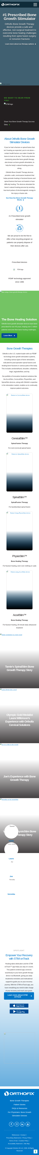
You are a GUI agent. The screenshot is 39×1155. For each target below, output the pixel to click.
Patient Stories (19, 1105)
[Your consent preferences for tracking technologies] (35, 1151)
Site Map (27, 1143)
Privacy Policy (26, 1138)
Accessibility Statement (15, 1143)
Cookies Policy (23, 1141)
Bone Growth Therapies (19, 1101)
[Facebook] (11, 1124)
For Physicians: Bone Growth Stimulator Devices (19, 1114)
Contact (23, 1135)
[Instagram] (16, 1124)
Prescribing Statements (13, 1138)
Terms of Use (13, 1141)
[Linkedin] (22, 1124)
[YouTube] (28, 1124)
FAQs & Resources (19, 1108)
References (15, 1135)
